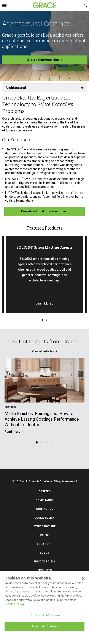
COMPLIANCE (44, 500)
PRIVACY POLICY (44, 561)
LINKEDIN (44, 535)
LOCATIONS (44, 544)
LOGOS (44, 552)
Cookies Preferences (45, 615)
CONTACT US (44, 508)
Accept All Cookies (44, 626)
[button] (42, 319)
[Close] (83, 579)
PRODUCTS (44, 570)
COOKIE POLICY (44, 517)
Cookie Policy (15, 604)
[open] (23, 5)
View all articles (43, 351)
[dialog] (44, 602)
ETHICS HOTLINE (45, 526)
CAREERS (44, 491)
